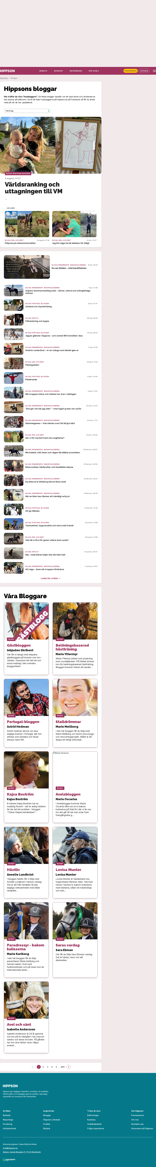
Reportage (8, 1119)
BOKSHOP (58, 71)
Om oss (134, 1119)
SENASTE (43, 71)
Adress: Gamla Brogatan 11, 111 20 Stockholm (22, 1152)
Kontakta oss (137, 1124)
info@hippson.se (10, 1148)
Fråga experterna (95, 1128)
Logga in (144, 71)
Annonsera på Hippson (142, 1128)
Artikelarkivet (9, 1128)
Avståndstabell (94, 1124)
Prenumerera (130, 71)
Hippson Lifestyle (51, 1119)
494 (63, 1067)
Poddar (46, 1124)
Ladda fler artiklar (49, 578)
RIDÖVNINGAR (76, 71)
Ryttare (46, 1128)
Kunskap (91, 1119)
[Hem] (7, 71)
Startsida (4, 78)
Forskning (7, 1124)
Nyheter (7, 1115)
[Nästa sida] (69, 1067)
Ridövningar (93, 1115)
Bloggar (47, 1115)
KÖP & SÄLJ (94, 71)
